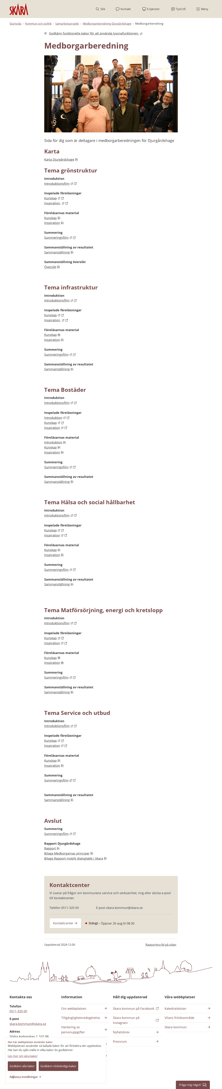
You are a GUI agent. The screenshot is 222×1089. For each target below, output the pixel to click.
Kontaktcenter (63, 923)
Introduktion (57, 418)
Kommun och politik (38, 24)
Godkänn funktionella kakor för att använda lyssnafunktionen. (91, 33)
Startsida (15, 24)
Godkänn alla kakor (22, 1066)
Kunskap (54, 198)
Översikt (52, 267)
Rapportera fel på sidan (161, 945)
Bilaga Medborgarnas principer (68, 853)
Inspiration (56, 203)
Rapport (51, 848)
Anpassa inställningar (24, 1077)
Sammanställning (58, 252)
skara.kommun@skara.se (28, 1024)
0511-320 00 (18, 1011)
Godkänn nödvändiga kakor (58, 1066)
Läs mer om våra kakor (23, 1056)
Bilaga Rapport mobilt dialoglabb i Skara (75, 858)
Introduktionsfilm (60, 184)
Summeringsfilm (60, 237)
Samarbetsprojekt (67, 24)
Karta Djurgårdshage (61, 159)
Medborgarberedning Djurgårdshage (107, 24)
